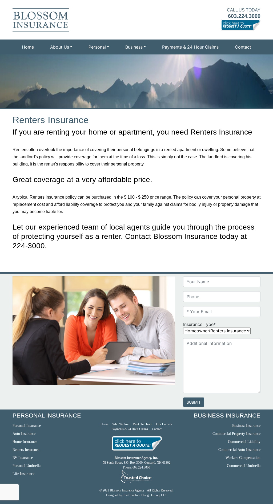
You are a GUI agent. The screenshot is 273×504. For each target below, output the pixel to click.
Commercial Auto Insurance (239, 450)
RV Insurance (23, 458)
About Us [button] (59, 47)
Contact (243, 47)
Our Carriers (164, 424)
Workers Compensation (243, 458)
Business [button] (134, 47)
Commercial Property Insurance (236, 434)
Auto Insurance (24, 434)
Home (28, 47)
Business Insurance (246, 426)
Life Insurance (23, 474)
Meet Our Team (142, 424)
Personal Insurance (27, 426)
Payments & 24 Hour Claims (190, 47)
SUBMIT (194, 402)
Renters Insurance (26, 450)
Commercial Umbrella (243, 466)
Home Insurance (25, 442)
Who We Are (120, 424)
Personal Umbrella (27, 466)
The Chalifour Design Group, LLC (145, 495)
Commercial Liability (244, 442)
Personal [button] (97, 47)
